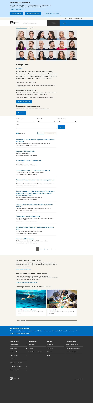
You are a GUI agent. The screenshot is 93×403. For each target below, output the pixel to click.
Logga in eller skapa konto (24, 101)
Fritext (17, 124)
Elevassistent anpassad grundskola (28, 161)
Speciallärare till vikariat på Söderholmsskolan (32, 170)
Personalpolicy (53, 310)
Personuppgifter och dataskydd (23, 333)
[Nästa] (55, 248)
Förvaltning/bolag (62, 118)
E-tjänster (31, 348)
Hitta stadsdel (32, 344)
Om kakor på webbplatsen (16, 9)
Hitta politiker (50, 348)
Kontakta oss (50, 344)
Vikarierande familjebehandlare (27, 216)
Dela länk (20, 68)
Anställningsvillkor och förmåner (27, 310)
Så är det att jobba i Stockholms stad (18, 330)
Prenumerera (21, 112)
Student (77, 330)
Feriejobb (12, 333)
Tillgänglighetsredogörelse (72, 344)
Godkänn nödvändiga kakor (33, 13)
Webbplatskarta (78, 18)
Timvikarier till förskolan (24, 239)
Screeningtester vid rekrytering (23, 269)
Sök (54, 23)
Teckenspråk (69, 18)
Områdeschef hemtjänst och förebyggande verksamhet (35, 228)
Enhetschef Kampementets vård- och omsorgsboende (35, 180)
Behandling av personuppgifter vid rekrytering (26, 282)
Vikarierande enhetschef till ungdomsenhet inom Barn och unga (35, 140)
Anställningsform (20, 118)
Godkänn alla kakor (16, 13)
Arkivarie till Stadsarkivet (25, 151)
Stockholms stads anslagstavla (36, 351)
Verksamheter (71, 330)
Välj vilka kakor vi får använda (52, 13)
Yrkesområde (40, 118)
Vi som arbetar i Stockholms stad (59, 330)
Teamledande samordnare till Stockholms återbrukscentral (34, 205)
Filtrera (61, 127)
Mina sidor (49, 351)
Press (48, 355)
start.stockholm (78, 379)
